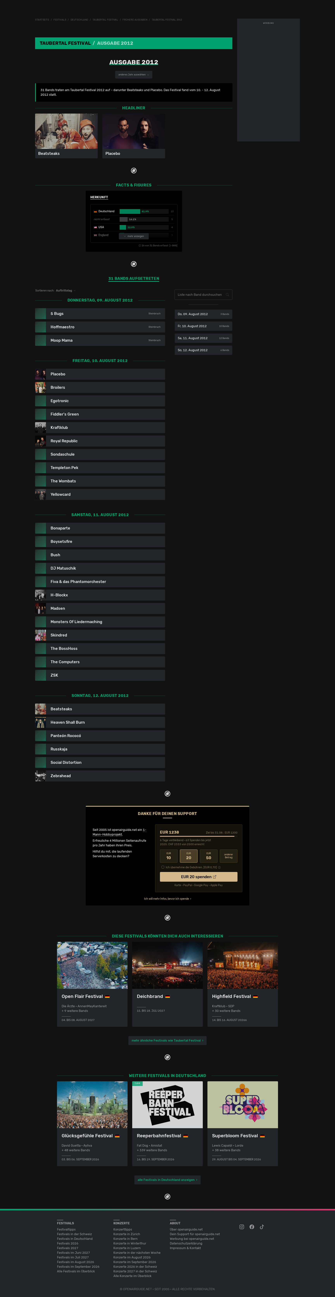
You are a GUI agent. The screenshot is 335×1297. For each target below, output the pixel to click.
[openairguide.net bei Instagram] (242, 1227)
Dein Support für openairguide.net (195, 1234)
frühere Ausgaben (135, 19)
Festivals (60, 19)
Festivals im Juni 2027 (73, 1253)
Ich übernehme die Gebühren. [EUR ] (191, 867)
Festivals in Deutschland (75, 1239)
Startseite (42, 19)
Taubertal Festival (105, 19)
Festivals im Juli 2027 (73, 1257)
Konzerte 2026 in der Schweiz (135, 1267)
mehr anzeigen (136, 236)
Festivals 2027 (67, 1248)
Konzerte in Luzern (127, 1248)
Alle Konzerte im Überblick (132, 1276)
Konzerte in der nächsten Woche (137, 1253)
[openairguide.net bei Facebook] (252, 1227)
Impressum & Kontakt (185, 1248)
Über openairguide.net (186, 1229)
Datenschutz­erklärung (186, 1243)
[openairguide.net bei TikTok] (262, 1227)
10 (168, 856)
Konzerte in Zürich (126, 1234)
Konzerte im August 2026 (132, 1257)
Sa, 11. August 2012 (203, 338)
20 (188, 856)
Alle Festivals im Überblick (76, 1271)
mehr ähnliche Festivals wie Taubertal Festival (166, 1040)
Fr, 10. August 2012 (203, 326)
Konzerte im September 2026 (134, 1262)
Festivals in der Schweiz (74, 1234)
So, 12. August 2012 (203, 350)
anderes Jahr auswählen (132, 74)
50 (208, 856)
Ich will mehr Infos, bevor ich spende (166, 898)
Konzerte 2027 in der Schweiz (135, 1271)
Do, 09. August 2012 (203, 314)
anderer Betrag (228, 856)
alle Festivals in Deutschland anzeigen (166, 1180)
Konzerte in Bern (125, 1239)
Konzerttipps (122, 1229)
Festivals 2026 (67, 1243)
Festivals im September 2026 (78, 1267)
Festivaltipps (66, 1229)
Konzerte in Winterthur (129, 1243)
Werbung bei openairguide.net (192, 1239)
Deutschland (79, 19)
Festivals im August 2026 (75, 1262)
